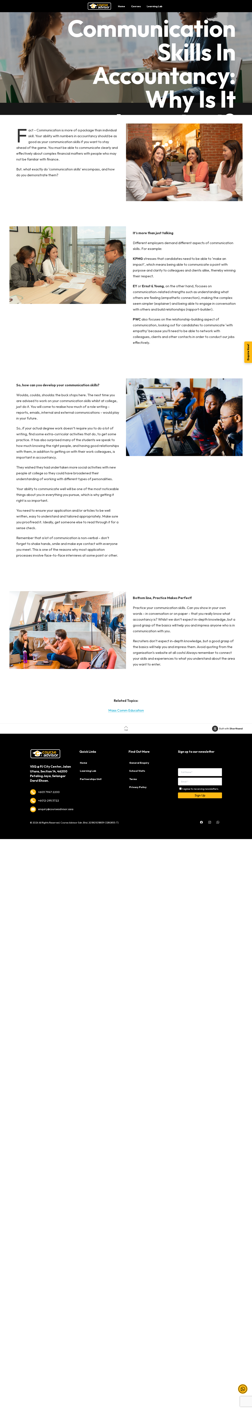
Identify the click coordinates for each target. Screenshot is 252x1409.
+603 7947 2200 (49, 792)
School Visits (137, 770)
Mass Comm (118, 710)
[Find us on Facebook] (201, 819)
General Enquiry (139, 762)
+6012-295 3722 (48, 800)
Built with (231, 728)
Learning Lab (88, 770)
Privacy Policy (138, 787)
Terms (133, 779)
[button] (242, 1389)
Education (136, 710)
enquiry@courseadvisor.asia (55, 809)
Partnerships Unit (91, 779)
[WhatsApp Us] (218, 819)
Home (83, 762)
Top (126, 730)
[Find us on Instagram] (210, 819)
